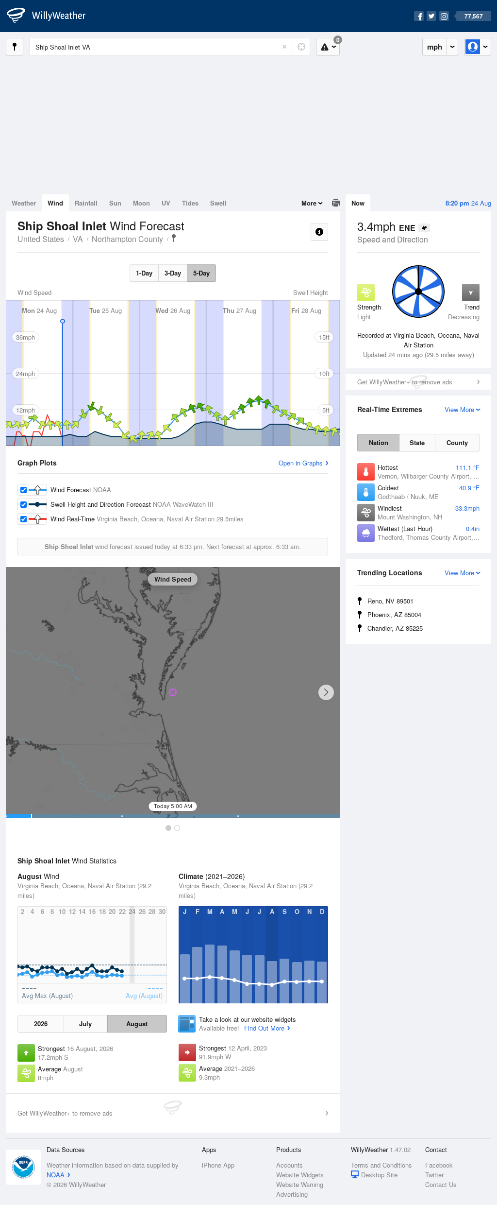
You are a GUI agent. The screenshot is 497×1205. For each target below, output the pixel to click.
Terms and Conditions (381, 1165)
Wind (55, 202)
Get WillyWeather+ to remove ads (404, 381)
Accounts (289, 1165)
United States (40, 238)
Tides (190, 202)
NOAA (56, 1174)
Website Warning (299, 1184)
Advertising (292, 1194)
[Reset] (284, 47)
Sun (115, 202)
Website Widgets (300, 1174)
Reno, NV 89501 (390, 600)
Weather (24, 202)
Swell (218, 202)
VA (78, 238)
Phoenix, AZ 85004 (394, 614)
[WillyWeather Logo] (51, 16)
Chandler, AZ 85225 (395, 628)
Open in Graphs (301, 462)
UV (166, 202)
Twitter (434, 1174)
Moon (141, 202)
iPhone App (218, 1165)
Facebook (439, 1165)
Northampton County (127, 238)
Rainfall (86, 202)
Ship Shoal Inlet (174, 238)
